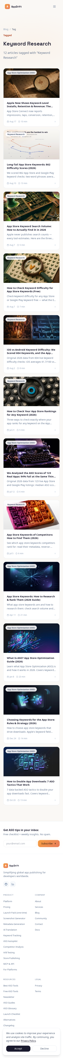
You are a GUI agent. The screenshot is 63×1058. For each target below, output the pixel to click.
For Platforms (10, 969)
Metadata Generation (14, 924)
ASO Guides (9, 1002)
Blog (5, 29)
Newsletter (8, 996)
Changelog (8, 1025)
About (38, 901)
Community (41, 918)
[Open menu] (54, 6)
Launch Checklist (11, 1014)
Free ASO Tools (10, 991)
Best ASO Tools (10, 985)
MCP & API (8, 963)
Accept (18, 1048)
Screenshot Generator (14, 918)
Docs (37, 929)
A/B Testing (9, 952)
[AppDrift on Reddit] (6, 884)
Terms (38, 991)
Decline (44, 1048)
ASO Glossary (10, 1008)
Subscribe (47, 843)
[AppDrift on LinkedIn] (12, 884)
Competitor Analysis (13, 946)
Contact (39, 924)
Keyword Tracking (12, 935)
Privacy (38, 985)
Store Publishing (11, 958)
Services (39, 906)
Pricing (6, 906)
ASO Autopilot (10, 941)
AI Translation (10, 929)
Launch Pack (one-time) (15, 912)
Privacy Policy (28, 1040)
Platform (7, 901)
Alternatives (9, 1019)
